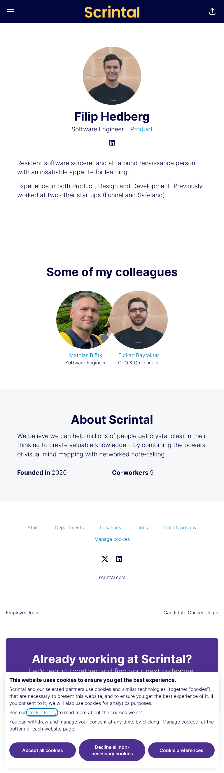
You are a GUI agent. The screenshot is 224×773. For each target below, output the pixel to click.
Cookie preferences (181, 750)
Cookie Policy (42, 712)
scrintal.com (112, 577)
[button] (212, 11)
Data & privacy (180, 527)
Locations (110, 527)
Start (33, 527)
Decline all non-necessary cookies (112, 750)
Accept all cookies (42, 750)
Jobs (142, 527)
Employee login (22, 612)
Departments (69, 527)
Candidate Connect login (191, 612)
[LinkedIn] (112, 143)
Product (141, 129)
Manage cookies (112, 539)
